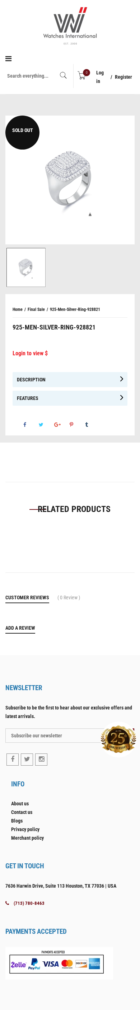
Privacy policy (25, 829)
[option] (70, 180)
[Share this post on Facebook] (30, 424)
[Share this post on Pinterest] (77, 424)
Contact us (21, 812)
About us (20, 803)
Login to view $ (30, 353)
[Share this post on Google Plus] (61, 424)
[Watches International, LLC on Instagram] (41, 759)
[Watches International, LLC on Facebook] (12, 759)
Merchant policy (27, 838)
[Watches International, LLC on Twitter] (27, 759)
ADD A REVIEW (20, 628)
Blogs (17, 821)
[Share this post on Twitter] (46, 424)
